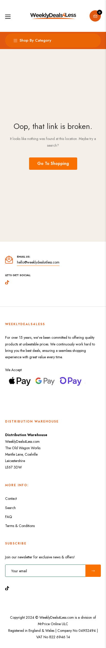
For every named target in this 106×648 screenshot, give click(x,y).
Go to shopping (53, 163)
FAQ (8, 516)
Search (10, 507)
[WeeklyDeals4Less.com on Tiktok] (8, 588)
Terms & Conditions (20, 525)
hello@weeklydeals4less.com (38, 262)
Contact (11, 498)
